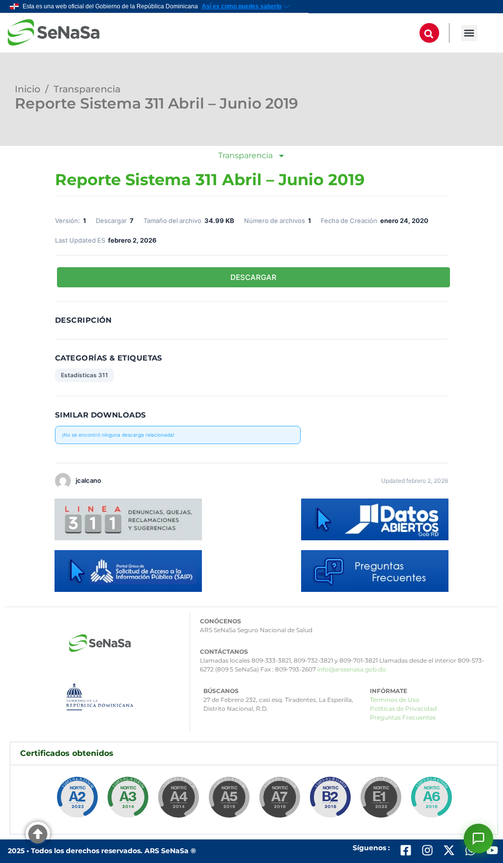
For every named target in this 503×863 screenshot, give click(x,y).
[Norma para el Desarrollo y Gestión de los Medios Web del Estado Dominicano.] (77, 800)
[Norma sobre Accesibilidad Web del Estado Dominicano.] (330, 800)
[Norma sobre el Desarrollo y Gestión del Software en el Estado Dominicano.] (431, 800)
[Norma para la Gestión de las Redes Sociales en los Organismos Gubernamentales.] (380, 800)
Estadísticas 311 (84, 375)
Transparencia (87, 89)
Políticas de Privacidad (403, 708)
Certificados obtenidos (66, 753)
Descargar (253, 277)
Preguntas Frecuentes (403, 717)
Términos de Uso (394, 699)
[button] (469, 33)
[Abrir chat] (478, 838)
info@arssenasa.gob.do (351, 669)
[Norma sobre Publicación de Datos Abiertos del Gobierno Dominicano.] (127, 800)
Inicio (27, 89)
